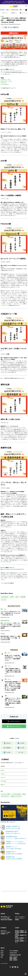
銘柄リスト (14, 12)
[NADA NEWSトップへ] (14, 6)
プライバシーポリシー (20, 918)
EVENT (12, 596)
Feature (2, 770)
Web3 (17, 596)
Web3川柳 (23, 596)
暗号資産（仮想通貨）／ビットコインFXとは (20, 938)
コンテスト (3, 599)
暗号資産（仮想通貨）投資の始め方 (20, 933)
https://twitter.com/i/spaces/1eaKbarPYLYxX (13, 71)
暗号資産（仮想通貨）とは (20, 930)
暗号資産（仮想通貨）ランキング (20, 941)
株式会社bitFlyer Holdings (6, 81)
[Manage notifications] (25, 974)
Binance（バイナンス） (16, 796)
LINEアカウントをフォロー (15, 726)
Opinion (2, 784)
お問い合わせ (3, 930)
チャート (5, 12)
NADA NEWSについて (5, 916)
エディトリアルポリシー (20, 916)
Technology (3, 781)
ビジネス (2, 773)
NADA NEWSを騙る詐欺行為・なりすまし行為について (12, 762)
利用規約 (17, 919)
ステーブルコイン (5, 796)
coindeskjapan (4, 596)
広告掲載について (4, 933)
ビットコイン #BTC (5, 794)
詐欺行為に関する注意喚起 (6, 919)
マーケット (3, 777)
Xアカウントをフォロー (15, 721)
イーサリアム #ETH (16, 794)
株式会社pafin (4, 82)
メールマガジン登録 (5, 918)
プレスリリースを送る (5, 932)
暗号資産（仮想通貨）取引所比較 (20, 936)
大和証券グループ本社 (5, 79)
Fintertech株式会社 (5, 84)
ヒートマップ (24, 12)
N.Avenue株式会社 (14, 950)
